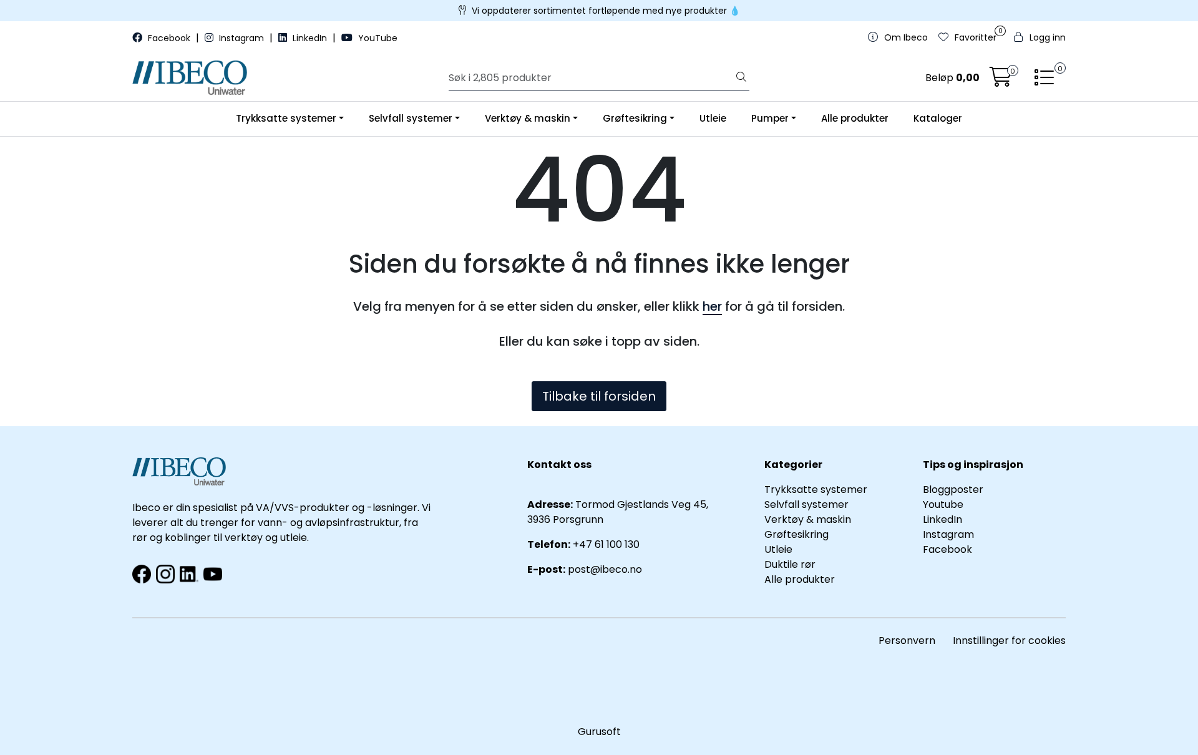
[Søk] (741, 78)
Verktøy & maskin (527, 118)
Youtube (944, 504)
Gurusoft (599, 731)
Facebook (169, 38)
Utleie (712, 118)
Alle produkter (855, 118)
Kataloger (937, 118)
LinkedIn (309, 38)
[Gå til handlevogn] (1001, 81)
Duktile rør (790, 564)
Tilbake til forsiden (599, 396)
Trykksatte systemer (286, 118)
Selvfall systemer (410, 118)
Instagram (241, 38)
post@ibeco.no (605, 569)
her (712, 306)
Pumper (770, 118)
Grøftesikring (635, 118)
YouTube (376, 38)
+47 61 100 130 (606, 544)
